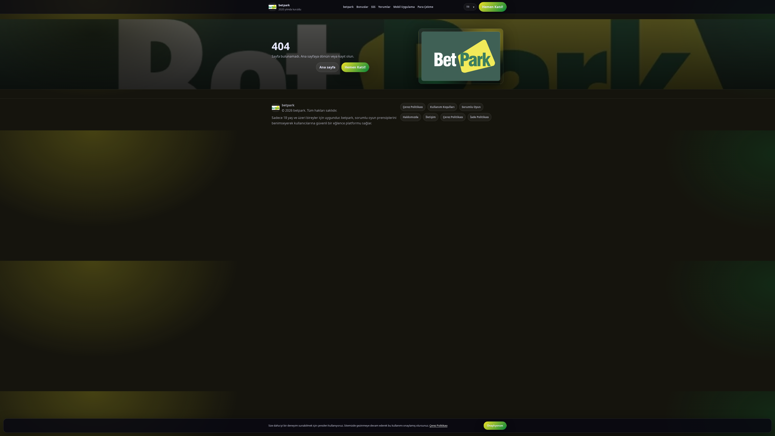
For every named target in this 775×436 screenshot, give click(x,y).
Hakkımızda (410, 117)
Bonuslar (362, 7)
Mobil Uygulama (404, 7)
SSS (373, 7)
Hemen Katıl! (492, 7)
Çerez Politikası (413, 107)
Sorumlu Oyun (471, 107)
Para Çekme (425, 7)
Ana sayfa (327, 67)
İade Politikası (479, 117)
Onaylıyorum (495, 425)
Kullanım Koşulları (442, 107)
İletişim (431, 117)
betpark (348, 7)
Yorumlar (384, 7)
